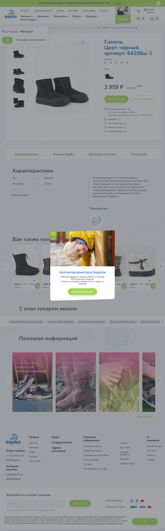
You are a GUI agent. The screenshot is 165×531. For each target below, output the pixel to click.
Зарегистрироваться (82, 291)
